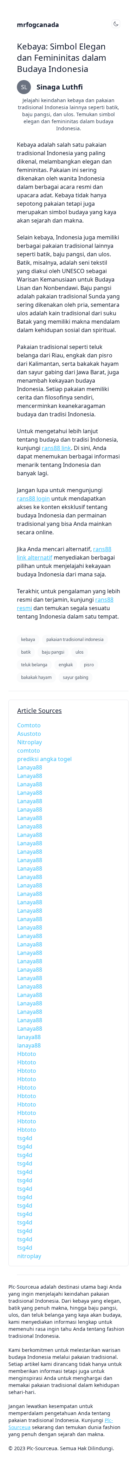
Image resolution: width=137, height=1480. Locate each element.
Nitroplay (29, 742)
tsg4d (24, 1138)
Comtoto (29, 725)
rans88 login (33, 498)
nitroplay (29, 1256)
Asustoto (29, 734)
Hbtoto (26, 1054)
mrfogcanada (38, 24)
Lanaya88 (29, 767)
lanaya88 (29, 1037)
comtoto (28, 750)
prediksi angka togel (44, 759)
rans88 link (56, 448)
